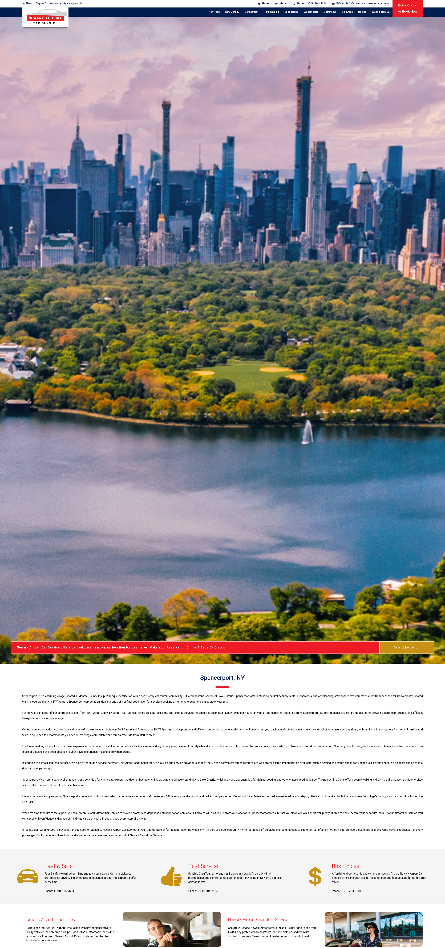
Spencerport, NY (72, 3)
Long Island (291, 11)
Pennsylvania (271, 11)
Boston (362, 11)
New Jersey (232, 11)
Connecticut (251, 11)
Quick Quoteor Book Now (407, 8)
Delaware (347, 11)
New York (214, 11)
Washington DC (381, 11)
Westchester (311, 11)
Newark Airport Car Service (42, 3)
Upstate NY (330, 11)
